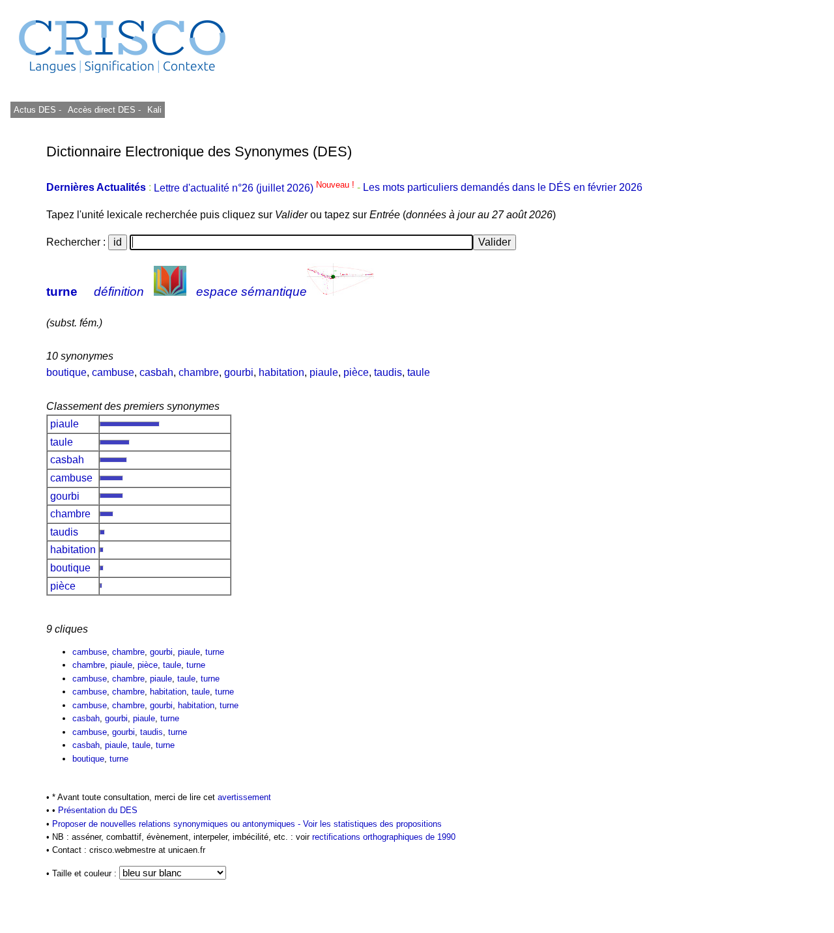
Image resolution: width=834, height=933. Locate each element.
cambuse (113, 372)
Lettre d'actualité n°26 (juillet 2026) (255, 188)
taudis (388, 372)
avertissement (244, 797)
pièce (356, 372)
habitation (281, 372)
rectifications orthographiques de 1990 (383, 837)
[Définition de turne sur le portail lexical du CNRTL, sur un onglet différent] (170, 291)
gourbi (238, 372)
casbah (156, 372)
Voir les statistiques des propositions (372, 824)
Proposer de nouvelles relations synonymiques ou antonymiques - (177, 824)
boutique (66, 372)
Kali (154, 110)
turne (62, 291)
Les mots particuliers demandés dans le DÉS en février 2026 (502, 188)
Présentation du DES (97, 810)
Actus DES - (37, 110)
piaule (323, 372)
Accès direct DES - (104, 110)
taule (418, 372)
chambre (199, 372)
